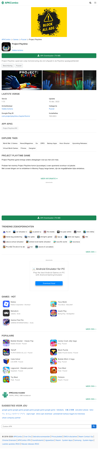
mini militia (90, 232)
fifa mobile (50, 232)
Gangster (32, 148)
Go (37, 143)
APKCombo (6, 39)
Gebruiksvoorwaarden (41, 436)
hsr (31, 247)
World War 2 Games (10, 143)
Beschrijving (7, 66)
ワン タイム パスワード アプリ (13, 414)
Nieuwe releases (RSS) (30, 444)
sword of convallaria (45, 247)
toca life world (61, 242)
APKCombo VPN (24, 440)
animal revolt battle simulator (40, 242)
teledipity (60, 410)
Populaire (8, 335)
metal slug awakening (14, 237)
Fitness (23, 148)
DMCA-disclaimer (70, 436)
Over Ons (27, 436)
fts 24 (8, 232)
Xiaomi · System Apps (64, 440)
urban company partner (11, 418)
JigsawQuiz (49, 440)
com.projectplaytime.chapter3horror (16, 116)
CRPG (42, 143)
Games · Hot (9, 296)
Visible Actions (17, 50)
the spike (31, 237)
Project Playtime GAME (16, 155)
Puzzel (18, 66)
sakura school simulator (15, 242)
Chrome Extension (9, 440)
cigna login (30, 414)
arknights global (46, 237)
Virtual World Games (10, 148)
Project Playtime (20, 44)
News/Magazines (26, 143)
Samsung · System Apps (83, 440)
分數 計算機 (69, 410)
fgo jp (60, 237)
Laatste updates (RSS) (11, 444)
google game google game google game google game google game (28, 410)
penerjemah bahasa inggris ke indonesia (69, 414)
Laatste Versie (11, 94)
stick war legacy (74, 237)
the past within (65, 232)
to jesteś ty (37, 232)
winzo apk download (44, 414)
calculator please (81, 410)
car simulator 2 (21, 232)
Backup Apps (52, 143)
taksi (91, 410)
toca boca (76, 242)
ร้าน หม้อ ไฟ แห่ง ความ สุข (15, 247)
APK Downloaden (50, 56)
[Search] (94, 426)
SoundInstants (37, 440)
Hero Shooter (65, 143)
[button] (90, 2)
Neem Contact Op (86, 436)
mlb (86, 237)
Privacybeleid (57, 436)
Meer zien (90, 252)
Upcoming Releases (79, 143)
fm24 (79, 232)
